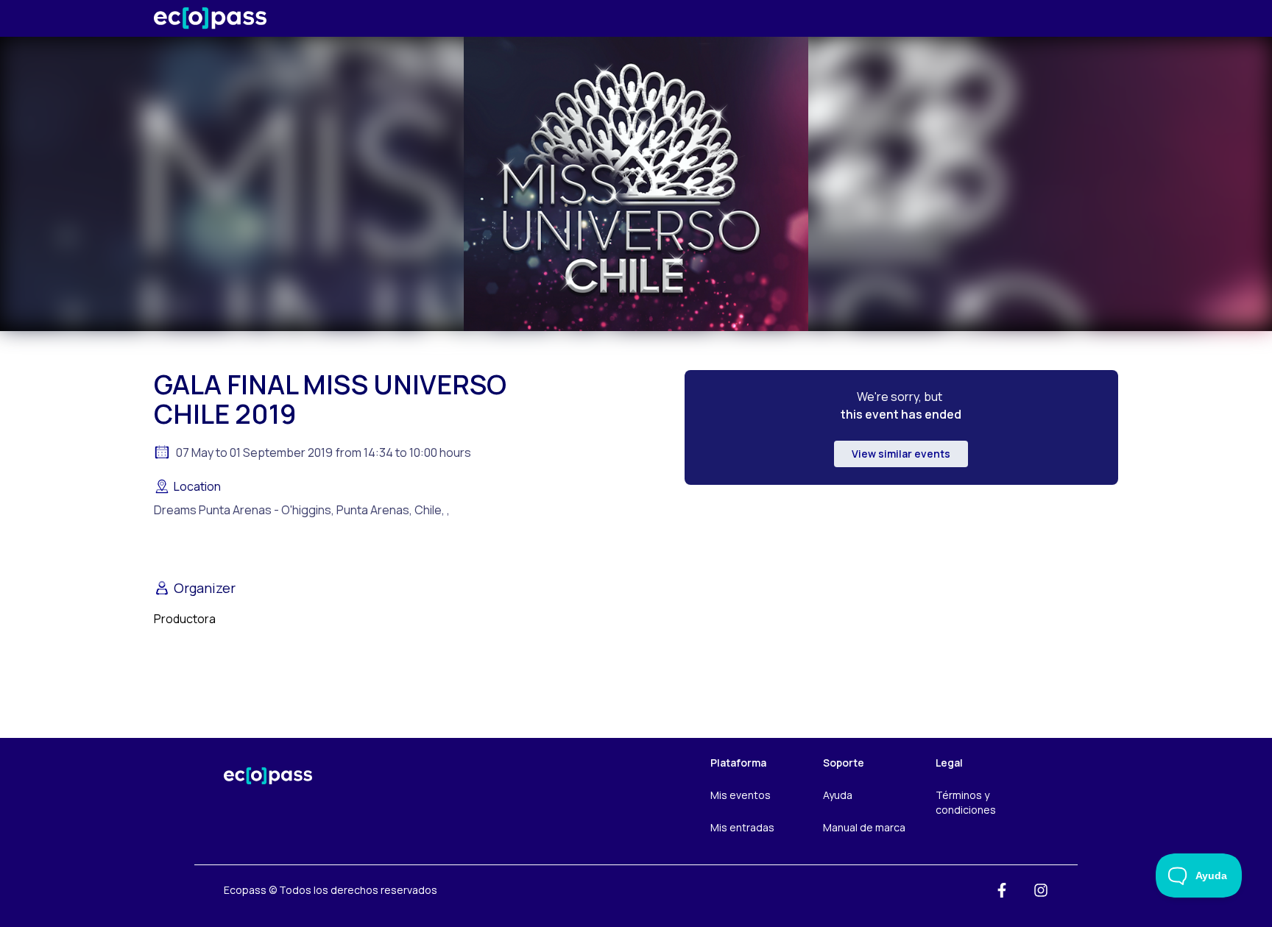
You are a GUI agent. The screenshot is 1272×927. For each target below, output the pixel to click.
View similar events (901, 454)
